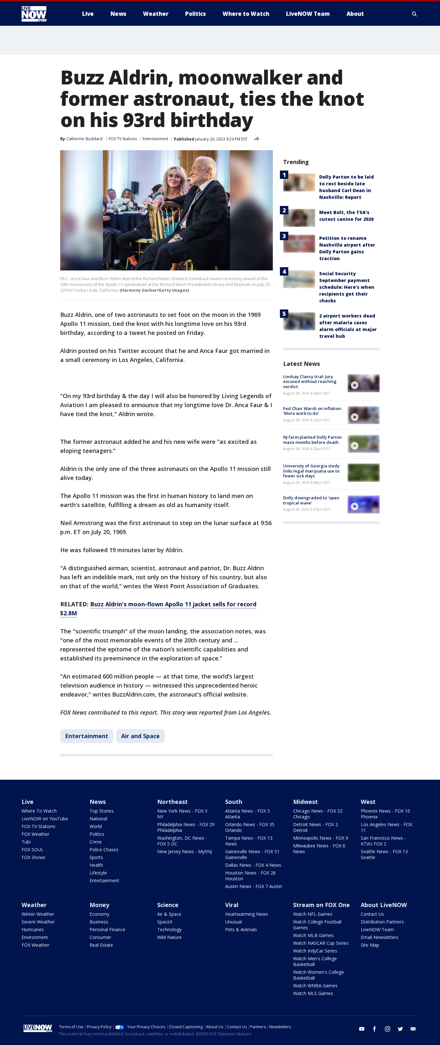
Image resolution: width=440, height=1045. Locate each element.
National (98, 818)
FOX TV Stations (123, 139)
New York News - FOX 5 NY (182, 814)
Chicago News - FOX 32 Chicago (317, 814)
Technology (169, 929)
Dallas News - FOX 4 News (253, 865)
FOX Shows (33, 857)
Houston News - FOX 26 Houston (250, 876)
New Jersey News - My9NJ (184, 851)
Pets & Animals (241, 929)
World (96, 826)
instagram (387, 1029)
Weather (34, 905)
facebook (374, 1029)
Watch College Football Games (317, 925)
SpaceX (164, 922)
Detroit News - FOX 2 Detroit (315, 827)
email (413, 1029)
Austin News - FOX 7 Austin (253, 886)
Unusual (233, 922)
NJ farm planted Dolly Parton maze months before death (312, 439)
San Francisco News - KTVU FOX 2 (383, 841)
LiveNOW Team (377, 929)
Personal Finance (107, 929)
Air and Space (140, 736)
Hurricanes (33, 929)
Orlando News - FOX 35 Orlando (249, 827)
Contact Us (372, 914)
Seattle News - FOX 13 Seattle (384, 854)
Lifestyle (98, 873)
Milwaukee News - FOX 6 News (319, 849)
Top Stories (102, 811)
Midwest (305, 802)
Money (99, 905)
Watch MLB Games (313, 935)
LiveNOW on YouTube (45, 818)
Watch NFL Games (312, 914)
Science (167, 905)
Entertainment (155, 139)
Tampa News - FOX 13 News (249, 841)
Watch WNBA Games (315, 985)
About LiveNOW (384, 905)
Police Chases (104, 849)
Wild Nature (169, 937)
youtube (362, 1029)
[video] (364, 383)
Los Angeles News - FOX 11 (386, 827)
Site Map (370, 945)
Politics (97, 834)
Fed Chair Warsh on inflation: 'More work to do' (312, 410)
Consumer (100, 937)
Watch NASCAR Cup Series (321, 943)
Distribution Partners (382, 922)
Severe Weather (38, 922)
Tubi (26, 842)
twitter (400, 1029)
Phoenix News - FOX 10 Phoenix (385, 814)
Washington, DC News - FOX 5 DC (182, 841)
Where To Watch (39, 811)
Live (27, 802)
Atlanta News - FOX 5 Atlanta (247, 814)
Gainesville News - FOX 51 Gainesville (252, 854)
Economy (99, 914)
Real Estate (101, 945)
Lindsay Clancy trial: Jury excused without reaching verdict (310, 381)
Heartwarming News (246, 914)
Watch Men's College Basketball (315, 961)
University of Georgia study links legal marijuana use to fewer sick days (311, 471)
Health (96, 865)
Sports (96, 857)
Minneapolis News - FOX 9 (320, 838)
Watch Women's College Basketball (318, 975)
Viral (231, 905)
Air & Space (169, 914)
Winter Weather (38, 914)
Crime (96, 842)
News (98, 802)
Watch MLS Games (313, 993)
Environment (35, 937)
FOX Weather (35, 834)
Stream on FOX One (321, 905)
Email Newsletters (379, 937)
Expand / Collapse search (414, 14)
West (368, 802)
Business (99, 922)
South (233, 802)
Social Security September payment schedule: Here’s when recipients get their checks (346, 287)
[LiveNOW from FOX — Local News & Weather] (43, 14)
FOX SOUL (32, 849)
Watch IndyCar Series (315, 951)
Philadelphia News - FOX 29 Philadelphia (186, 827)
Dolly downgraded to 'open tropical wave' (311, 500)
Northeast (172, 802)
